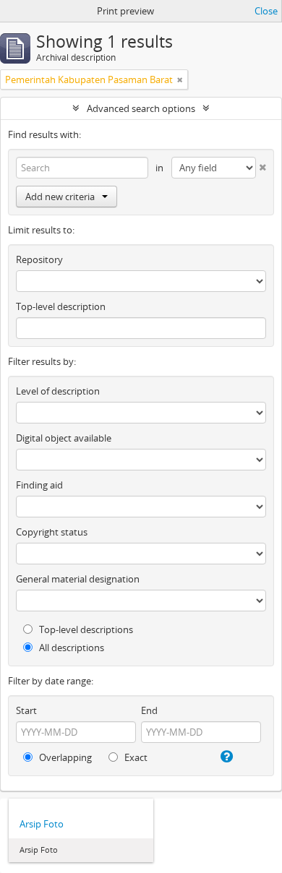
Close (266, 10)
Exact (135, 757)
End (149, 710)
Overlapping (64, 757)
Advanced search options (141, 108)
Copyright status (51, 531)
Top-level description (61, 306)
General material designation (78, 578)
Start (26, 710)
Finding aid (39, 484)
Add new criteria (60, 196)
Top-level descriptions (85, 629)
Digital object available (63, 437)
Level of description (58, 390)
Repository (39, 259)
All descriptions (70, 647)
